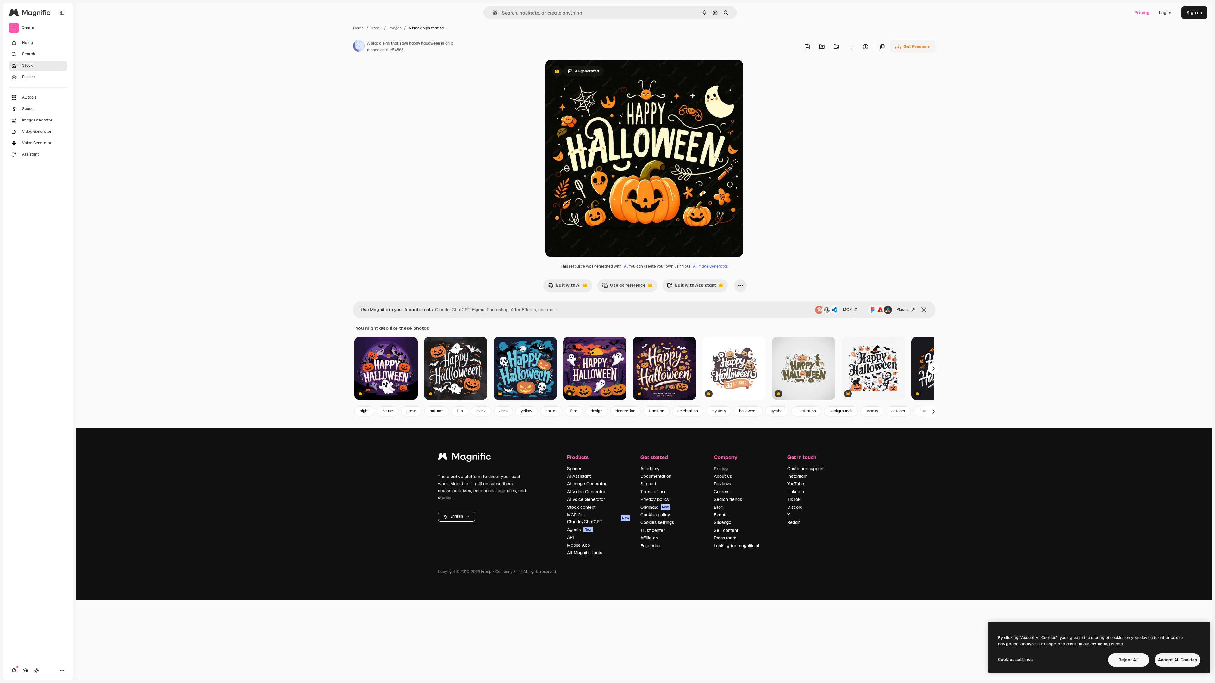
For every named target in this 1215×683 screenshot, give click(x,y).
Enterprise (650, 546)
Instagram (797, 476)
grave (411, 411)
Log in (1165, 12)
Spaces (574, 468)
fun (460, 411)
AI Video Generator (586, 492)
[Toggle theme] (37, 670)
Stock (376, 28)
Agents (579, 529)
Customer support (805, 468)
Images (395, 28)
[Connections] (14, 670)
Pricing (1142, 12)
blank (481, 411)
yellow (526, 411)
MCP (847, 309)
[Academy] (25, 670)
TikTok (794, 499)
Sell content (726, 530)
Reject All (1128, 659)
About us (723, 476)
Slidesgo (722, 522)
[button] (456, 517)
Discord (794, 507)
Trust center (652, 530)
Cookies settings (657, 522)
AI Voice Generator (586, 499)
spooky (872, 411)
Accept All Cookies (1177, 659)
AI (625, 266)
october (898, 411)
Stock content (581, 507)
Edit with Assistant (691, 287)
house (387, 411)
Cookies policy (655, 515)
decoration (625, 411)
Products (578, 457)
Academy (650, 468)
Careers (721, 492)
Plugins (902, 309)
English (456, 516)
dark (503, 411)
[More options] (850, 46)
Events (720, 515)
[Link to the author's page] (358, 46)
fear (573, 411)
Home (358, 28)
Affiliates (649, 538)
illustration (806, 411)
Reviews (722, 484)
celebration (687, 411)
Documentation (655, 476)
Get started (654, 457)
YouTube (795, 484)
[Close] (924, 310)
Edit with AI (564, 287)
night (364, 411)
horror (551, 411)
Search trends (728, 499)
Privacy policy (655, 499)
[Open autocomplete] (492, 12)
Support (648, 484)
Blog (718, 507)
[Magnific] (464, 458)
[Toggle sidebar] (62, 13)
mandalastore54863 (385, 49)
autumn (437, 411)
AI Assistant (579, 476)
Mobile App (578, 545)
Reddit (793, 522)
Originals (654, 507)
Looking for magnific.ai (736, 546)
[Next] (933, 368)
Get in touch (801, 457)
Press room (725, 538)
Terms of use (653, 492)
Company (725, 457)
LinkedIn (795, 492)
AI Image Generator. (710, 266)
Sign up (1194, 12)
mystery (718, 411)
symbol (777, 411)
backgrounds (840, 411)
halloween (748, 411)
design (596, 411)
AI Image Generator (587, 484)
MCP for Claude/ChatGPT (598, 518)
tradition (656, 411)
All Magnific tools (584, 553)
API (570, 537)
